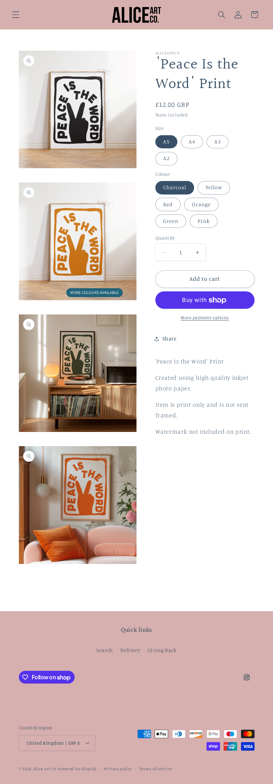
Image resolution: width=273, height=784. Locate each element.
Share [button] (169, 338)
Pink (204, 221)
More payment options (205, 317)
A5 (166, 141)
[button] (15, 14)
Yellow (213, 187)
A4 (192, 141)
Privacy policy (118, 768)
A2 (166, 158)
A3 (217, 141)
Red (168, 204)
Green (170, 221)
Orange (201, 204)
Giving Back (162, 650)
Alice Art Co (44, 768)
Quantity (165, 238)
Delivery (130, 650)
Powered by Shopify (77, 768)
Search (104, 650)
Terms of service (155, 768)
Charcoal (174, 187)
